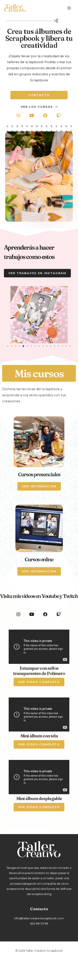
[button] (39, 95)
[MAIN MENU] (69, 8)
